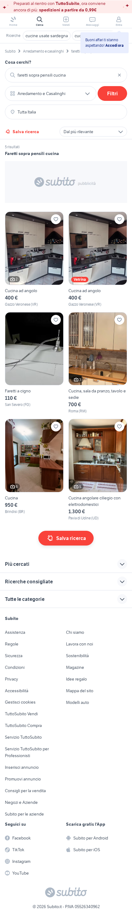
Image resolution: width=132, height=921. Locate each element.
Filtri (112, 93)
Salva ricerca (26, 131)
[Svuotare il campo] (119, 75)
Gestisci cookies (20, 702)
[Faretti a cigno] (34, 363)
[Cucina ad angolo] (34, 259)
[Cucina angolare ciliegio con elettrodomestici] (97, 470)
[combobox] (66, 75)
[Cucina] (34, 470)
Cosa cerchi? (18, 62)
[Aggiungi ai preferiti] (56, 219)
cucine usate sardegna (46, 35)
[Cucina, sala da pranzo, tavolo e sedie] (97, 363)
